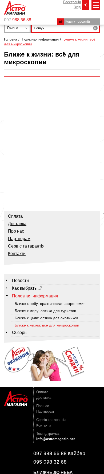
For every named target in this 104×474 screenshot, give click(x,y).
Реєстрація (72, 2)
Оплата (15, 216)
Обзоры (19, 332)
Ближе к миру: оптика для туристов (45, 311)
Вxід (77, 7)
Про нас (16, 231)
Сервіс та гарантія (26, 246)
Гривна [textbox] (12, 28)
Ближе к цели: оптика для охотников (46, 318)
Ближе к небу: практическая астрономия (50, 303)
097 (17, 20)
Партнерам (19, 238)
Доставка (17, 223)
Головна (10, 39)
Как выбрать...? (27, 288)
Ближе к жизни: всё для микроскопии (47, 325)
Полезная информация (40, 39)
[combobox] (17, 28)
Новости (20, 280)
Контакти (17, 253)
